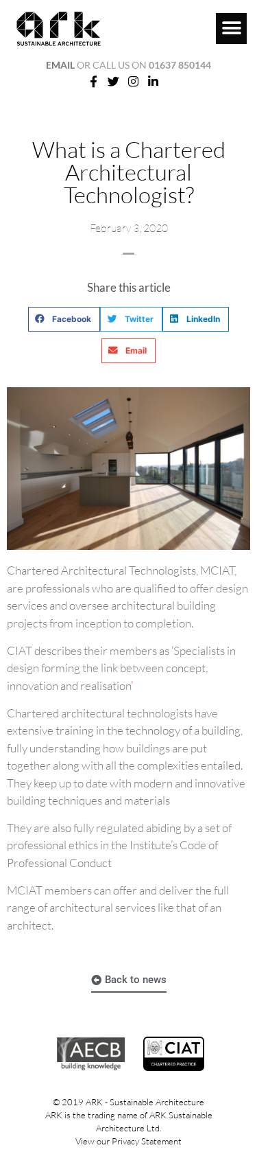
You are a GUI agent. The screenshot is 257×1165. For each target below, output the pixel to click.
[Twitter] (114, 81)
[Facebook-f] (94, 81)
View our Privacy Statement (128, 1140)
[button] (231, 28)
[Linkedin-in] (153, 81)
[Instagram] (133, 81)
